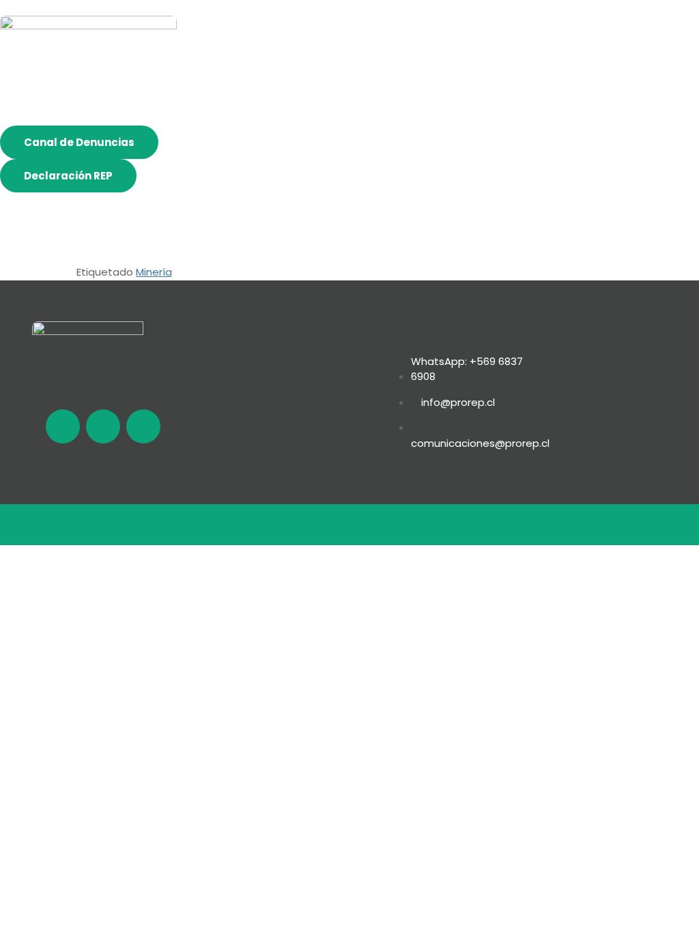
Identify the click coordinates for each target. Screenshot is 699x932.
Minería (154, 272)
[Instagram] (103, 426)
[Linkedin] (63, 426)
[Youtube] (143, 426)
